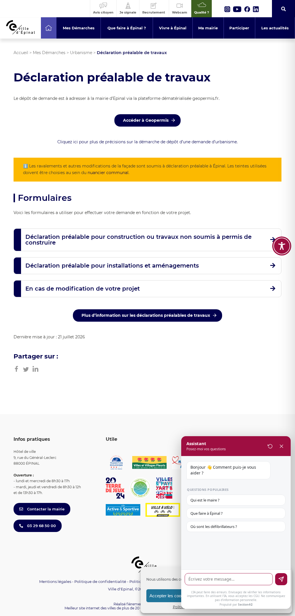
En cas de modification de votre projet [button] (82, 288)
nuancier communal (108, 172)
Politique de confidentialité (100, 581)
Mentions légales (55, 581)
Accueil (21, 52)
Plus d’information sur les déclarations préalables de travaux (146, 315)
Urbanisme (81, 52)
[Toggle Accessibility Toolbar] (282, 246)
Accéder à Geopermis (146, 120)
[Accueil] (48, 28)
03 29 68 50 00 (41, 525)
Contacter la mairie (45, 509)
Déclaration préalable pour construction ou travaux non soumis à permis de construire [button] (138, 239)
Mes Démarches (49, 52)
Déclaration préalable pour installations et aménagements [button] (112, 265)
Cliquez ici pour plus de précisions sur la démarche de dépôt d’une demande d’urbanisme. (147, 141)
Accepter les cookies (169, 595)
